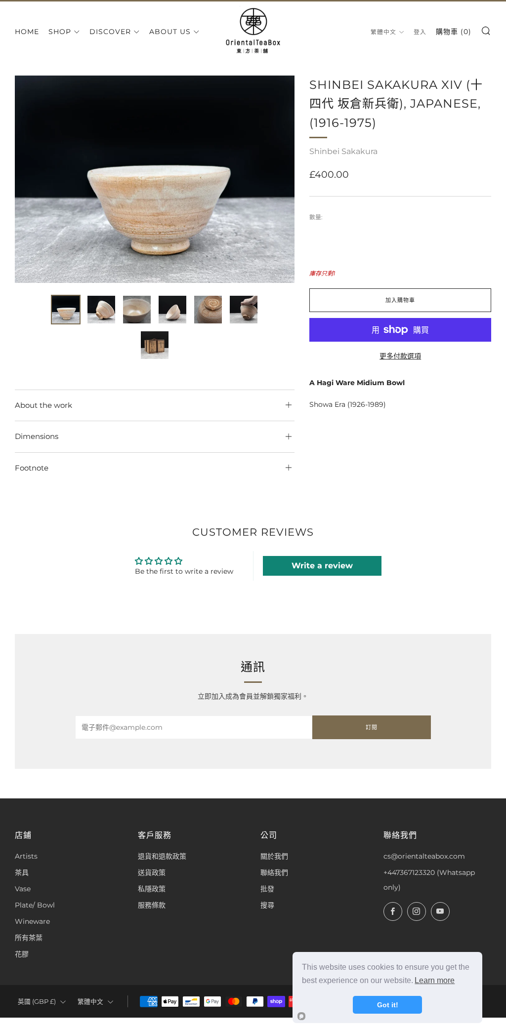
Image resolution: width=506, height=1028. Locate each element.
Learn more (435, 980)
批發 (267, 888)
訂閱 (372, 727)
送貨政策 (152, 872)
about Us (170, 31)
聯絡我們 (274, 872)
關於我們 (274, 856)
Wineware (32, 921)
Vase (23, 888)
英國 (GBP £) (37, 1001)
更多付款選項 (400, 356)
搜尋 (267, 905)
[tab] (66, 309)
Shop (59, 31)
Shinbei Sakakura (343, 151)
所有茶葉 (28, 937)
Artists (26, 856)
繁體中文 (383, 32)
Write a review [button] (322, 565)
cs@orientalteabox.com (424, 856)
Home (27, 31)
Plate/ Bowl (35, 905)
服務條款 (152, 905)
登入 (420, 32)
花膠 (22, 953)
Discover (110, 31)
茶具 (22, 872)
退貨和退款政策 (162, 856)
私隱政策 (152, 888)
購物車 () (453, 31)
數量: (316, 217)
